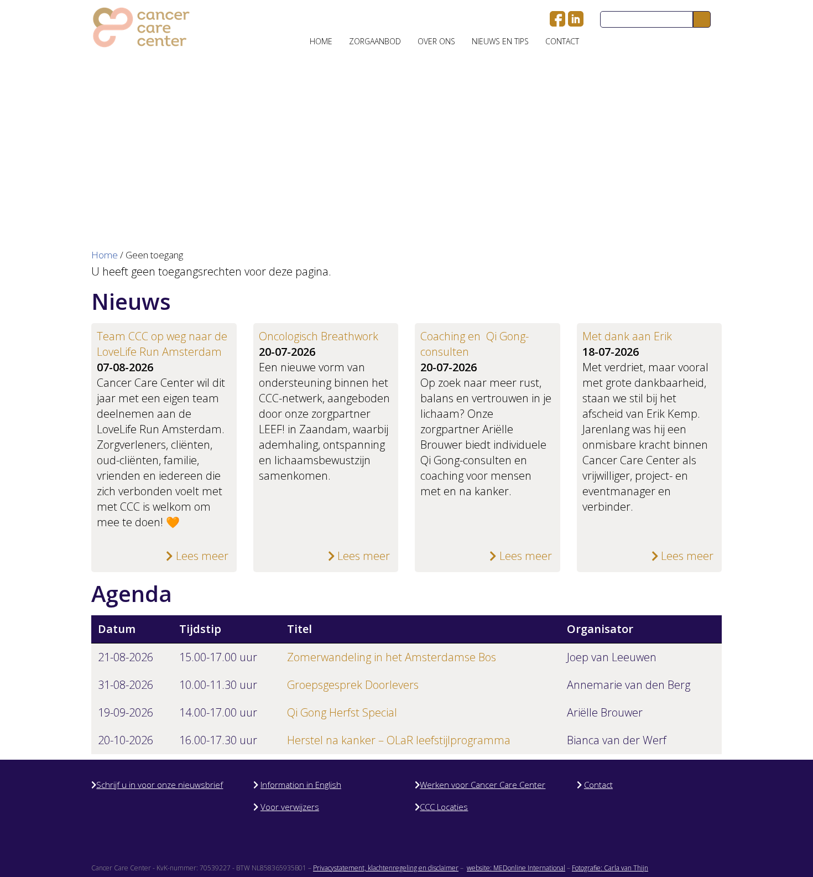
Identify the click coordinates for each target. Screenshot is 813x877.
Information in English (300, 784)
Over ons (436, 41)
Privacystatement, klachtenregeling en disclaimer (385, 868)
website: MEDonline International (516, 868)
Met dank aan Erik (627, 336)
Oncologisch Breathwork (318, 336)
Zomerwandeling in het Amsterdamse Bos (391, 657)
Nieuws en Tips (500, 41)
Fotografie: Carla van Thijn (610, 868)
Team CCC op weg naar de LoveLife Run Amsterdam (162, 344)
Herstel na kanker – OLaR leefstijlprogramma (398, 740)
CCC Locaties (444, 806)
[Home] (141, 27)
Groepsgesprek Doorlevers (353, 684)
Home (321, 41)
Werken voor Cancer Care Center (482, 784)
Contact (562, 41)
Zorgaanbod (375, 41)
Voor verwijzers (289, 806)
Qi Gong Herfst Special (342, 712)
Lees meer (200, 555)
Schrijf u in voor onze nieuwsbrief (159, 784)
